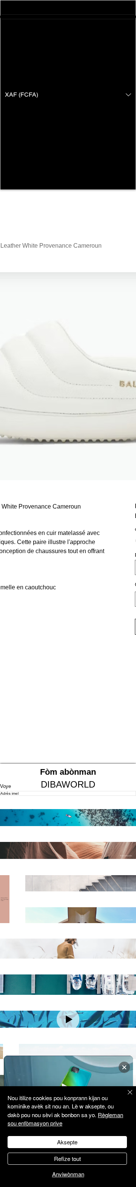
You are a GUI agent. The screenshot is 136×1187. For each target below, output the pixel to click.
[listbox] (68, 95)
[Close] (125, 1097)
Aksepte (67, 1142)
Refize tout (67, 1158)
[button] (68, 95)
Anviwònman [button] (68, 1174)
